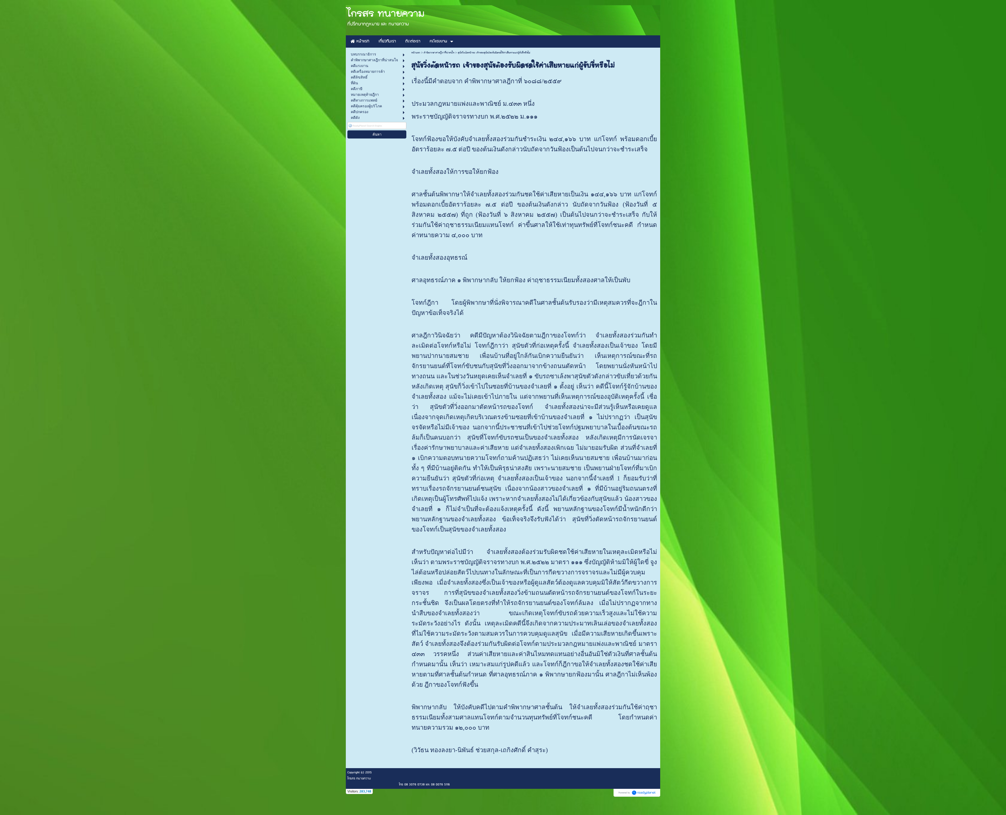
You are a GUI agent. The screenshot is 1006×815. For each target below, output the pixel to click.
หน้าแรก (415, 52)
